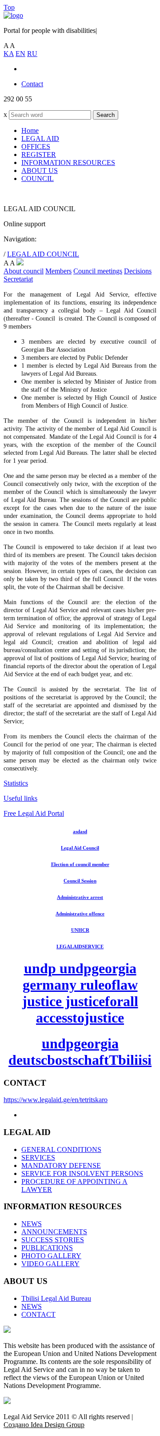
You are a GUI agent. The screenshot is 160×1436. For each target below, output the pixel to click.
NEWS (31, 1223)
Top (9, 7)
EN (20, 53)
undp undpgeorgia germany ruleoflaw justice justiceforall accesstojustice (80, 993)
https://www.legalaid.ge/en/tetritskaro (56, 1099)
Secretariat (18, 279)
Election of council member (80, 864)
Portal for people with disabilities (50, 30)
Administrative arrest (80, 897)
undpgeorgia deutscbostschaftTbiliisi (80, 1051)
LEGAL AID (40, 138)
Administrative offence (80, 913)
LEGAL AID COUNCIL (43, 254)
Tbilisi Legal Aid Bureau (56, 1298)
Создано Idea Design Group (44, 1424)
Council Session (80, 880)
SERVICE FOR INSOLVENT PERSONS (82, 1173)
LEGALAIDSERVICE (80, 946)
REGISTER (38, 154)
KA (9, 53)
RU (32, 53)
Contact (32, 84)
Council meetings (97, 271)
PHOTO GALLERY (51, 1256)
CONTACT (38, 1314)
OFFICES (35, 146)
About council (24, 271)
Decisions (138, 271)
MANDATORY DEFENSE (61, 1165)
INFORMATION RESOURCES (68, 162)
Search (105, 115)
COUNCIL (37, 178)
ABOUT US (39, 170)
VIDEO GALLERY (50, 1264)
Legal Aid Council (80, 847)
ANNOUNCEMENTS (54, 1231)
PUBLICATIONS (47, 1247)
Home (30, 130)
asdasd (80, 831)
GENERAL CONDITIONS (61, 1149)
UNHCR (80, 930)
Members (58, 271)
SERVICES (38, 1157)
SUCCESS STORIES (52, 1239)
